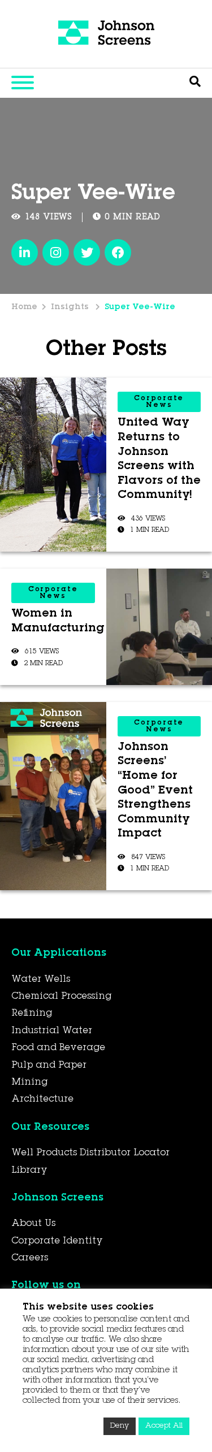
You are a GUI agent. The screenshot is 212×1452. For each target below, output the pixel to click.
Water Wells (40, 979)
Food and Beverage (58, 1047)
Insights (71, 307)
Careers (29, 1258)
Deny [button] (119, 1426)
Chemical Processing (61, 996)
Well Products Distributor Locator (90, 1153)
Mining (29, 1082)
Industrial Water (51, 1030)
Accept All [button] (164, 1426)
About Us (33, 1223)
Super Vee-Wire (140, 307)
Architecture (42, 1099)
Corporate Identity (57, 1241)
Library (29, 1170)
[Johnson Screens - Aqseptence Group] (106, 34)
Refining (31, 1013)
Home (24, 307)
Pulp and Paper (48, 1065)
